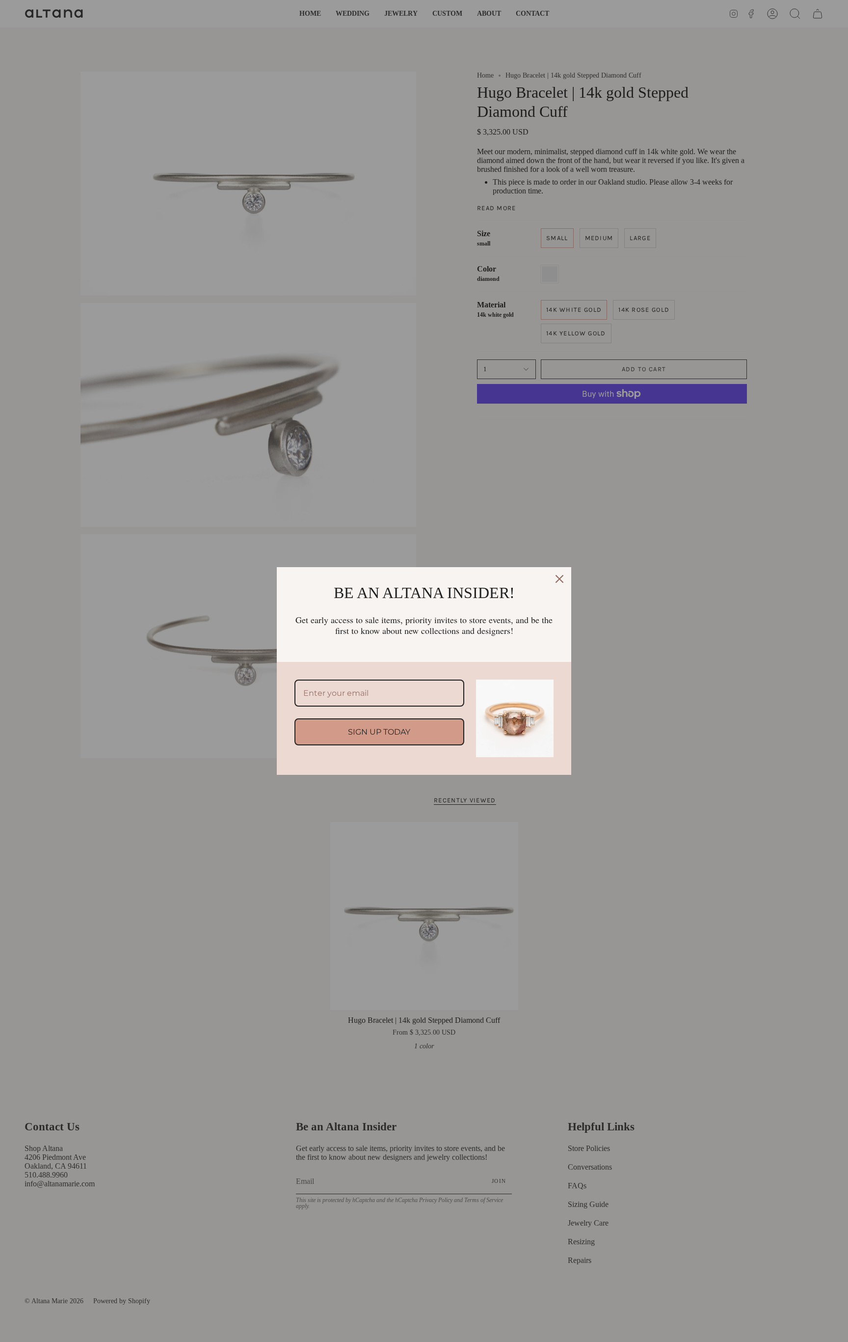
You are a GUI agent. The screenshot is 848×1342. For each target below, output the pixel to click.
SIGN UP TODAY (379, 732)
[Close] (559, 579)
